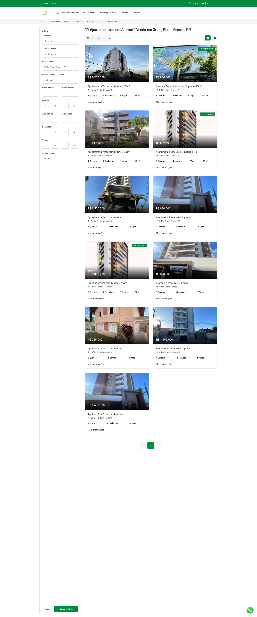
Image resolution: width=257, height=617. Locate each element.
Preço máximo (68, 88)
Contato (136, 13)
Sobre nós (125, 13)
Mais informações (96, 102)
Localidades (47, 62)
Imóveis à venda (89, 13)
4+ (75, 106)
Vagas (45, 140)
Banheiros (46, 127)
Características (48, 153)
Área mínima (47, 114)
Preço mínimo (48, 88)
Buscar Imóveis (66, 609)
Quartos (45, 101)
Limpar (47, 609)
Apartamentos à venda (59, 22)
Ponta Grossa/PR (82, 22)
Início (41, 22)
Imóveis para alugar (108, 13)
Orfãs (98, 22)
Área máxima (67, 114)
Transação (46, 36)
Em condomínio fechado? (53, 75)
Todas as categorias (70, 13)
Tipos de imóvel (49, 49)
